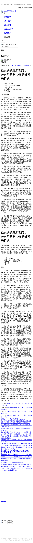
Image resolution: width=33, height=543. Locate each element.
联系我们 (7, 33)
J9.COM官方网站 (16, 65)
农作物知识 (8, 29)
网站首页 (7, 17)
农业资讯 (7, 25)
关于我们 (7, 21)
